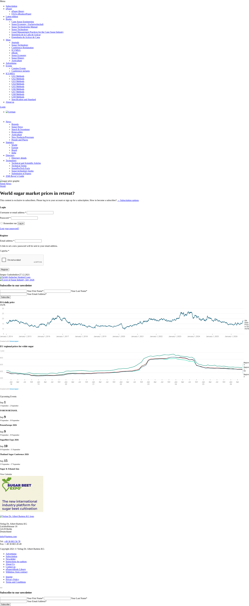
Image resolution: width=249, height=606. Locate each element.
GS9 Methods (18, 97)
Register (4, 270)
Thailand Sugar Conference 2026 (14, 454)
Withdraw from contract (16, 572)
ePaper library (18, 11)
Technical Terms (19, 166)
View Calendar (6, 474)
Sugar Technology (20, 29)
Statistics (10, 142)
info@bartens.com (8, 536)
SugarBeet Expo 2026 (9, 440)
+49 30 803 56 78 (12, 541)
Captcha (4, 251)
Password (5, 218)
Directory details (19, 158)
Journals (15, 42)
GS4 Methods (18, 84)
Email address (7, 241)
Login (2, 107)
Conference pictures (21, 71)
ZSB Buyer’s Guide (15, 176)
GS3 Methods (18, 81)
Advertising (11, 63)
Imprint (9, 577)
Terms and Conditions (16, 582)
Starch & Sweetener (21, 129)
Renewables (17, 132)
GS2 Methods (18, 78)
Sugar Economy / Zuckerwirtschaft (27, 24)
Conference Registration (23, 47)
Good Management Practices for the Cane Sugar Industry (38, 32)
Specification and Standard (24, 99)
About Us (10, 564)
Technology (11, 160)
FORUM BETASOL (8, 411)
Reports (15, 124)
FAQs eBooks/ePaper (21, 14)
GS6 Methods (18, 89)
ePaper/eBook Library (16, 569)
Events (9, 66)
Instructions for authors (16, 561)
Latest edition (12, 16)
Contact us (10, 567)
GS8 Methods (18, 94)
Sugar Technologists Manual (24, 27)
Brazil (14, 150)
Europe (15, 147)
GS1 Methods (18, 76)
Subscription (11, 6)
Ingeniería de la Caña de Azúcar (26, 34)
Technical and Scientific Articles (26, 163)
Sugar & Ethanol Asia (9, 469)
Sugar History (18, 58)
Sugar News (17, 127)
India (14, 153)
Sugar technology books (23, 171)
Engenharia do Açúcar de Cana (26, 37)
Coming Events (19, 68)
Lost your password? (9, 228)
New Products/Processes (23, 137)
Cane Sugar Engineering (23, 21)
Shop (8, 40)
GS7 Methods (18, 91)
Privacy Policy (12, 579)
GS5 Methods (18, 86)
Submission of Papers (21, 173)
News (8, 121)
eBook (15, 53)
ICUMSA (16, 50)
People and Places (20, 140)
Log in (20, 223)
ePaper (9, 8)
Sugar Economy (19, 55)
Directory (10, 155)
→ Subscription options (128, 200)
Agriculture (17, 60)
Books (9, 19)
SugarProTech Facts (21, 168)
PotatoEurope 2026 (8, 425)
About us (10, 102)
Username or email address (13, 212)
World (14, 145)
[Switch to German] (10, 112)
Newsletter (11, 559)
